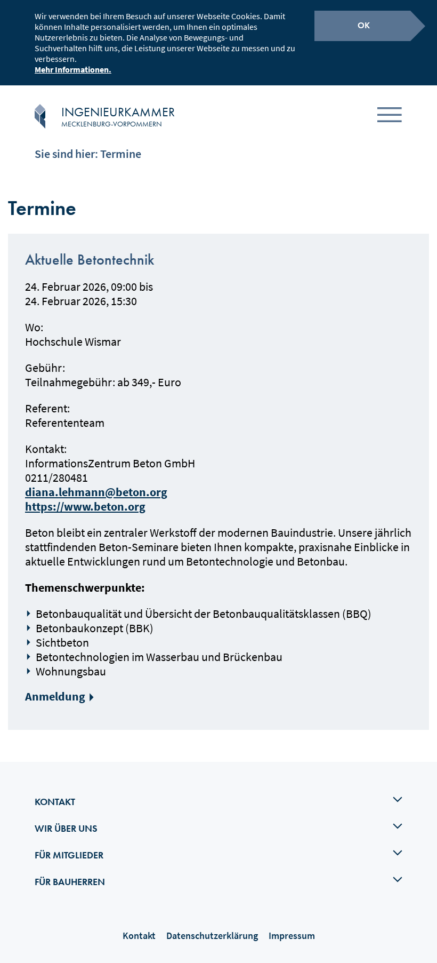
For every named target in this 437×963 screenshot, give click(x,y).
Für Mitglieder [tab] (69, 855)
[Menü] (389, 116)
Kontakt (139, 935)
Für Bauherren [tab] (70, 882)
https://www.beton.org (85, 506)
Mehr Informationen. (73, 69)
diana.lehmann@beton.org (96, 491)
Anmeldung (55, 696)
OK (364, 25)
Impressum (292, 935)
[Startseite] (40, 116)
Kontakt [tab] (55, 801)
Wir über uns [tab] (66, 828)
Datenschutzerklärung (212, 935)
